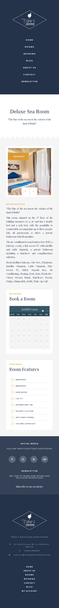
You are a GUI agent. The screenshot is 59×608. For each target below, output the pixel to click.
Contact (29, 74)
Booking (30, 54)
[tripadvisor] (44, 459)
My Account (29, 591)
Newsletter (29, 81)
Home (29, 40)
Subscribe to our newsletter (29, 486)
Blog (29, 60)
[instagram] (23, 459)
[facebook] (12, 459)
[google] (33, 459)
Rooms (29, 47)
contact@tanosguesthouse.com (32, 555)
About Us (29, 67)
